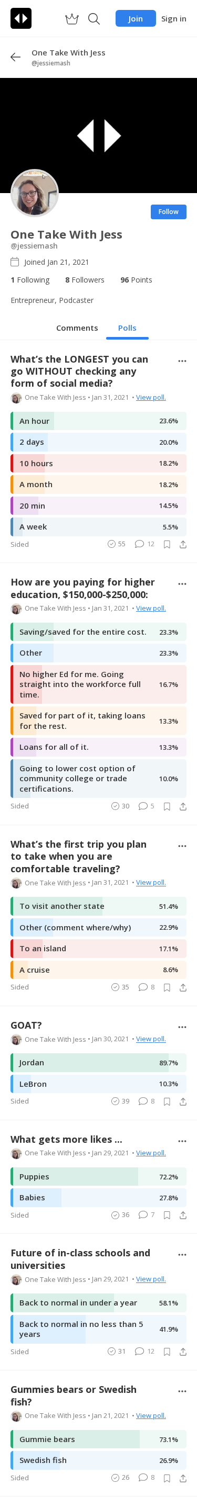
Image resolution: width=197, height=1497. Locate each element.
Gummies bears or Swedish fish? (74, 1395)
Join (136, 18)
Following (30, 280)
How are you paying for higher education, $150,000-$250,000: (83, 588)
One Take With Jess (55, 397)
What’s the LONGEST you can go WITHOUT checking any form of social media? (79, 371)
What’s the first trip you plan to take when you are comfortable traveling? (79, 856)
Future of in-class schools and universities (80, 1259)
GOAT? (26, 1025)
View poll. (151, 397)
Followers (85, 280)
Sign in (173, 18)
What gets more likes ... (66, 1139)
